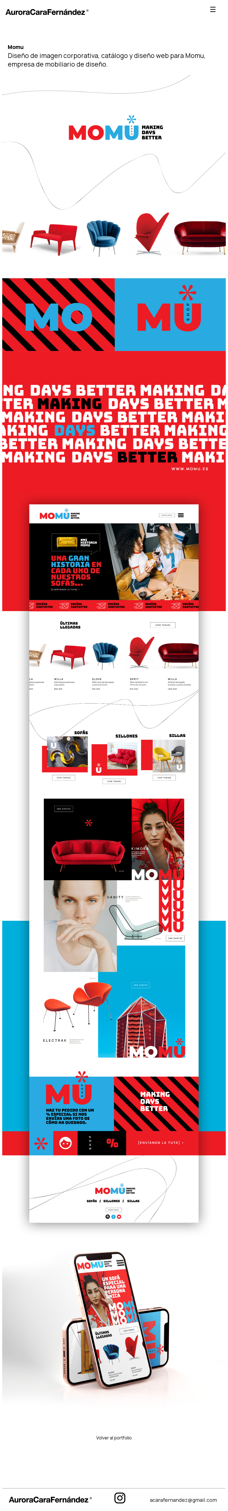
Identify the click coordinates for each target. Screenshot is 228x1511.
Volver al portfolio (114, 1438)
